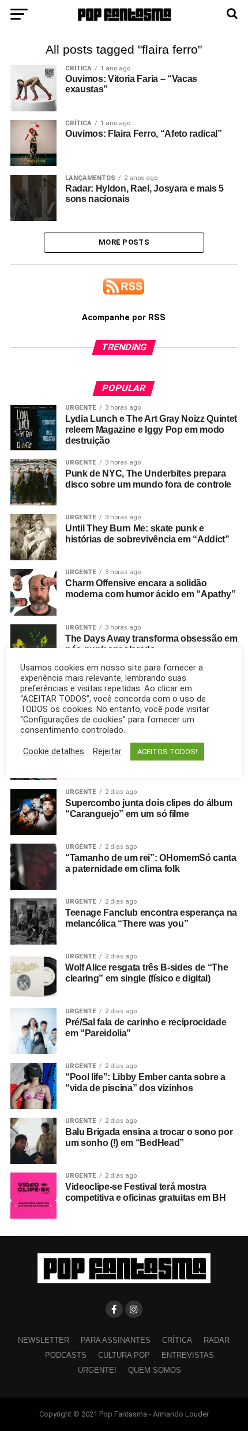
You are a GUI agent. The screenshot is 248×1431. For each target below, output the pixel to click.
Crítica (177, 1340)
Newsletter (43, 1340)
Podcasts (66, 1355)
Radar (217, 1340)
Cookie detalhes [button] (53, 751)
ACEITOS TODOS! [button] (167, 751)
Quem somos (154, 1370)
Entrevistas (187, 1355)
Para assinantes (116, 1340)
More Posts (124, 242)
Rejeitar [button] (107, 751)
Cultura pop (124, 1355)
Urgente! (97, 1370)
